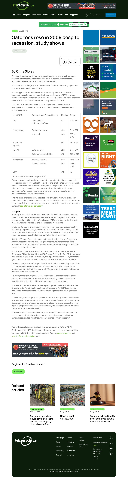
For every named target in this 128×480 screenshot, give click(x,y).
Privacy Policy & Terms (83, 445)
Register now (18, 372)
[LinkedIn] (75, 62)
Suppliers (74, 14)
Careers (70, 446)
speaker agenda (64, 333)
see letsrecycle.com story (31, 206)
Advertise (70, 455)
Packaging (59, 451)
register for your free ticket (23, 336)
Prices (69, 438)
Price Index (36, 14)
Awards (53, 14)
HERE (94, 445)
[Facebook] (65, 62)
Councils (59, 455)
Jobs (66, 14)
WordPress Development (58, 471)
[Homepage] (14, 14)
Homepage (60, 438)
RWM (60, 14)
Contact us (71, 451)
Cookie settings (81, 439)
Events (46, 14)
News (19, 14)
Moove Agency (73, 471)
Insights (26, 14)
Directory (70, 442)
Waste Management (19, 51)
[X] (70, 62)
